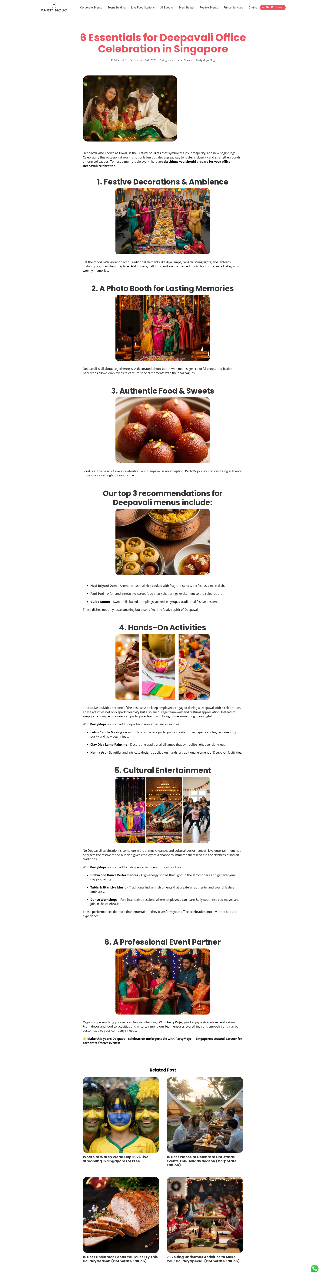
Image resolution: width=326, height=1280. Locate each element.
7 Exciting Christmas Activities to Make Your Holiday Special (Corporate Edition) (203, 1259)
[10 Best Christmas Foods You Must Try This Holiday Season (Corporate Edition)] (121, 1179)
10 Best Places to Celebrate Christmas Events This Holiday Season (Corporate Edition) (202, 1161)
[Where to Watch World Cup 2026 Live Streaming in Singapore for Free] (121, 1079)
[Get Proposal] (273, 10)
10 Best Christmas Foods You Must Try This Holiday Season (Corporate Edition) (120, 1259)
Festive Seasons (185, 60)
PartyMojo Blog (205, 60)
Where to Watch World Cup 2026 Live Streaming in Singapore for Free (115, 1159)
